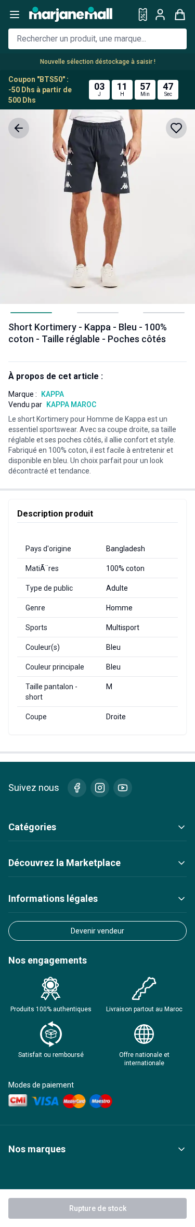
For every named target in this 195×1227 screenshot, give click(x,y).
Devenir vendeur (97, 931)
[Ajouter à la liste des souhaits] (176, 128)
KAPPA (52, 394)
